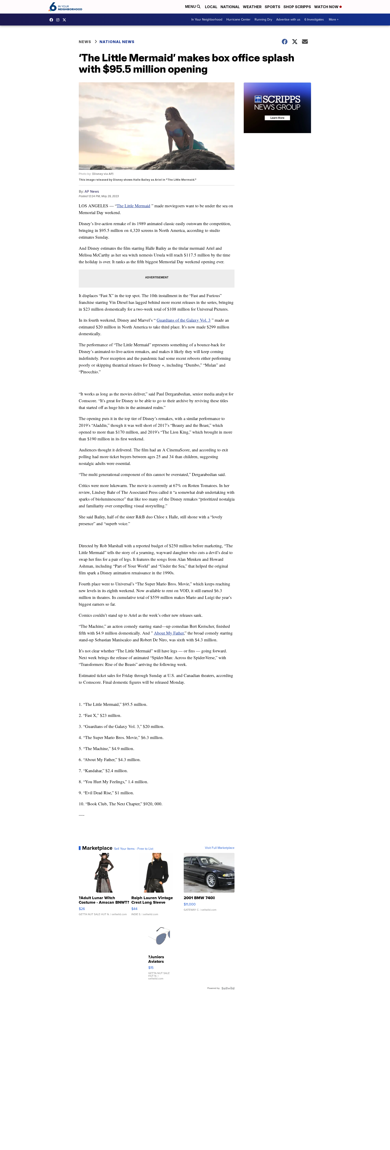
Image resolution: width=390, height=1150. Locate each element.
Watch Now (326, 7)
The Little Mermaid (133, 205)
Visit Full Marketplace (219, 848)
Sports (272, 7)
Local (211, 7)
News (85, 41)
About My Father (169, 633)
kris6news (59, 20)
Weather (252, 7)
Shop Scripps (297, 7)
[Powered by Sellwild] (227, 988)
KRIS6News (52, 20)
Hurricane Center (238, 19)
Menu (191, 7)
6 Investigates (314, 19)
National (230, 7)
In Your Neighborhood (206, 19)
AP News (92, 191)
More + (334, 19)
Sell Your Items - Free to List (133, 848)
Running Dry (263, 19)
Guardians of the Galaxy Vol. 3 (184, 320)
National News (117, 41)
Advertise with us (288, 19)
